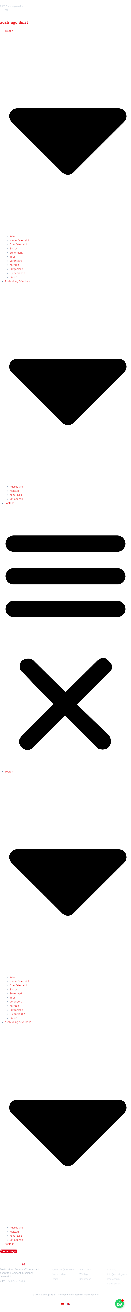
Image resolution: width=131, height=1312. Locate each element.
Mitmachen (16, 498)
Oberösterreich (18, 244)
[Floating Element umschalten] (119, 1303)
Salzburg (15, 248)
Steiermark (16, 252)
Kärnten (14, 264)
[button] (65, 639)
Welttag (14, 490)
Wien (12, 236)
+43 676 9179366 (34, 6)
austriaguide (14, 22)
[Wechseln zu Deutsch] (62, 1304)
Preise (13, 277)
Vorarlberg (16, 260)
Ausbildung (16, 486)
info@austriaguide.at (56, 6)
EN (6, 10)
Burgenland (16, 268)
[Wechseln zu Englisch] (69, 1304)
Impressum (113, 1279)
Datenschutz (114, 1283)
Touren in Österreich (63, 1269)
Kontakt (9, 503)
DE (1, 10)
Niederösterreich (20, 240)
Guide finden (17, 273)
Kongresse (16, 494)
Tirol (12, 256)
